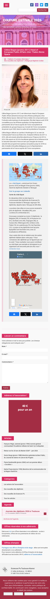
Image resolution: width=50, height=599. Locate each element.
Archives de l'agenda (11, 519)
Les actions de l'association (13, 484)
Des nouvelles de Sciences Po (14, 494)
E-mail (5, 354)
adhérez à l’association (33, 554)
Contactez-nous (14, 249)
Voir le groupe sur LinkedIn (19, 191)
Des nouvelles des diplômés (13, 61)
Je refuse (18, 594)
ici (10, 531)
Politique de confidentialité (35, 594)
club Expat (16, 183)
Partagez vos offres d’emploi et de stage (17, 548)
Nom (4, 346)
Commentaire (7, 362)
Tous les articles (9, 498)
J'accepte (8, 594)
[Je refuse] (47, 587)
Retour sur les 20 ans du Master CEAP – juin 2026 (21, 451)
